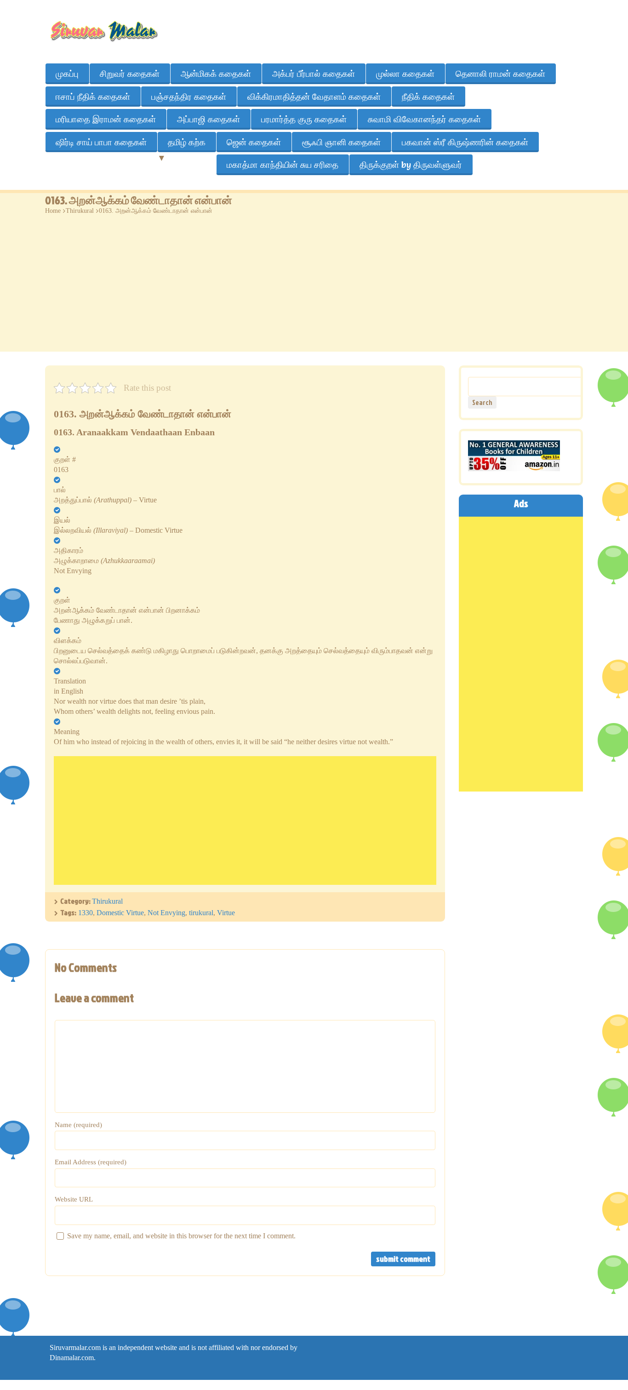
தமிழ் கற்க (187, 142)
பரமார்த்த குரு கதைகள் (304, 119)
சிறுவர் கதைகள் (130, 73)
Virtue (226, 913)
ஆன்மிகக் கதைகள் (216, 73)
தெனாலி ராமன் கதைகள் (500, 73)
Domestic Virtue (120, 913)
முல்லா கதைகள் (405, 73)
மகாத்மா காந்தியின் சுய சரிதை (282, 164)
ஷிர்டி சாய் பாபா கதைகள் (101, 142)
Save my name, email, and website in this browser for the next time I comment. (181, 1236)
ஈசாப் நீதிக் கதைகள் (93, 96)
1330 (85, 913)
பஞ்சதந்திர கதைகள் (188, 96)
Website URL (74, 1199)
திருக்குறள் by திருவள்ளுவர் (411, 164)
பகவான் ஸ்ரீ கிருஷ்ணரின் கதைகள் (465, 142)
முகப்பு (67, 73)
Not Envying (166, 913)
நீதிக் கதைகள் (428, 96)
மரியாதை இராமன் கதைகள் (106, 119)
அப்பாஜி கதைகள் (208, 119)
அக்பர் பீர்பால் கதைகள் (313, 73)
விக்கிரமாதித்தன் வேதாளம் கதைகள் (314, 96)
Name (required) (78, 1124)
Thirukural (80, 210)
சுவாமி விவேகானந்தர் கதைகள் (424, 119)
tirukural (201, 913)
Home (53, 210)
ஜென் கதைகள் (254, 142)
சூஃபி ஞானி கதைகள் (341, 142)
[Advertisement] (314, 287)
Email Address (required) (90, 1162)
